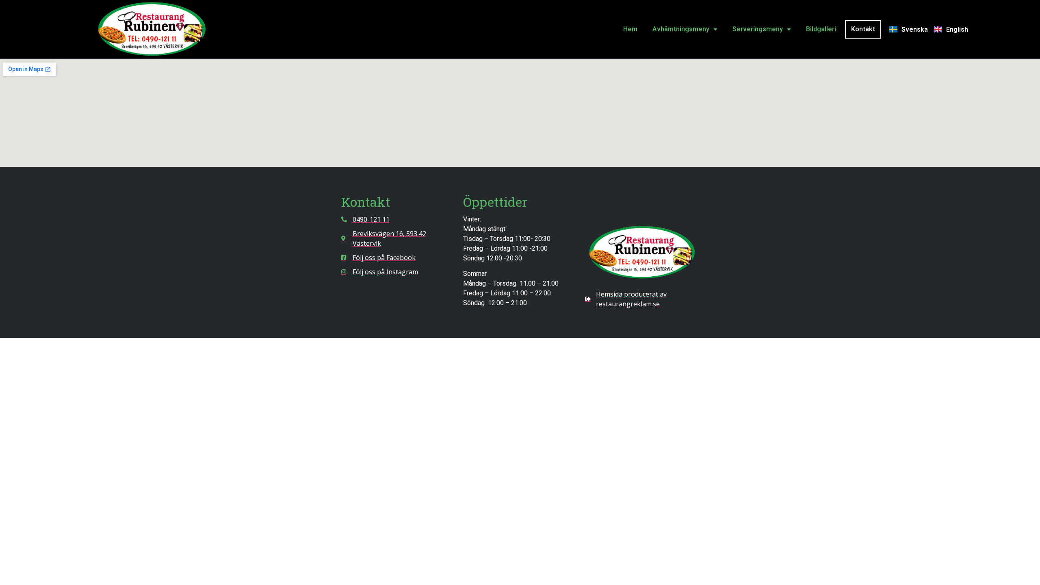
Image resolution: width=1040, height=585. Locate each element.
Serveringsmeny (757, 29)
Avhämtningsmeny (680, 29)
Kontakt (863, 29)
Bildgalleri (821, 29)
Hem (630, 29)
